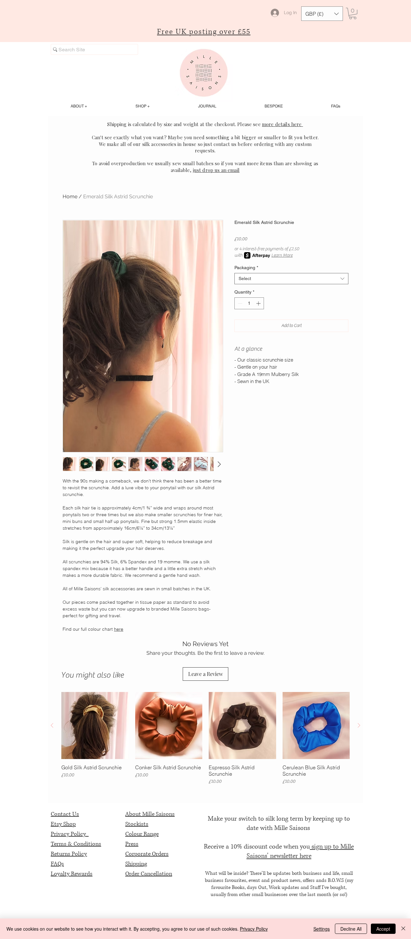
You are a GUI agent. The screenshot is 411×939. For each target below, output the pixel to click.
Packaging (246, 267)
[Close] (403, 929)
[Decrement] (239, 303)
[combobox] (291, 278)
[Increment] (259, 303)
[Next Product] (359, 725)
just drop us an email (216, 170)
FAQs (57, 864)
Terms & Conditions (76, 844)
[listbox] (322, 13)
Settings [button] (321, 929)
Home (70, 196)
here (118, 629)
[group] (205, 739)
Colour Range (142, 834)
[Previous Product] (52, 725)
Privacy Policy (70, 834)
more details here (282, 124)
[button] (322, 13)
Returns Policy (69, 854)
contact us (225, 144)
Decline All (351, 929)
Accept (383, 929)
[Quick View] (95, 725)
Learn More (282, 255)
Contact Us (65, 814)
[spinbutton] (249, 303)
